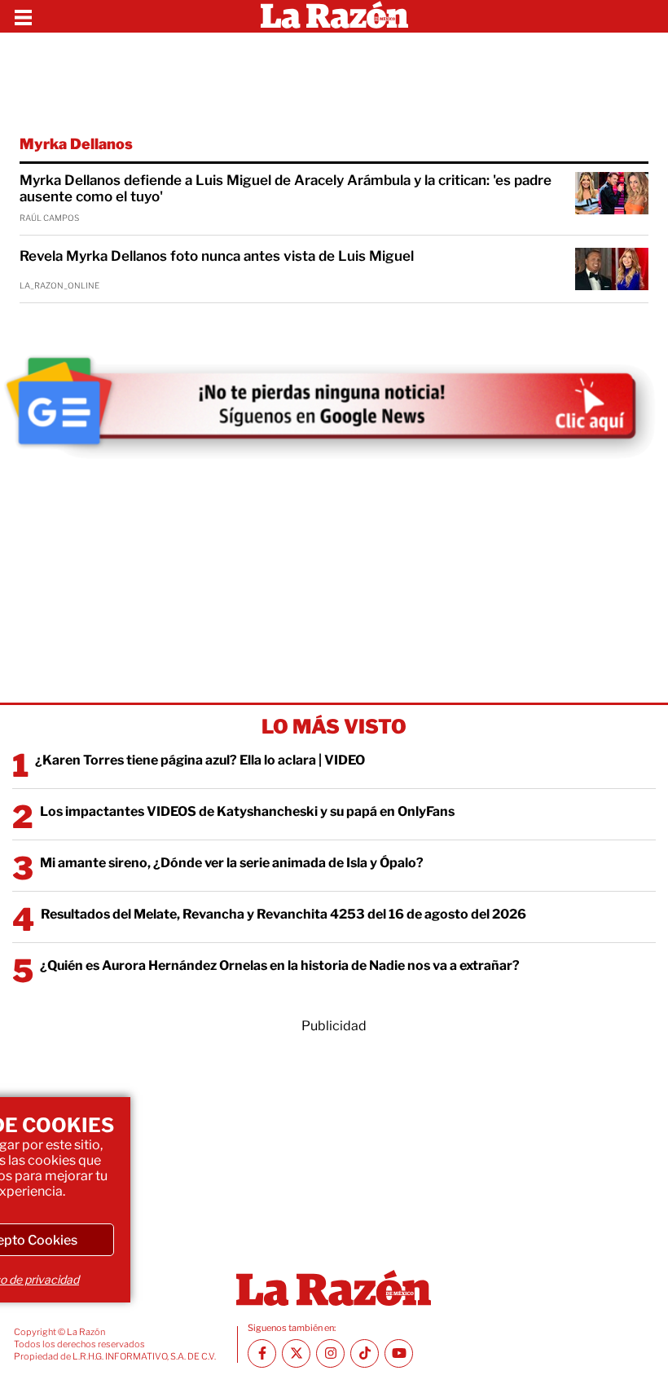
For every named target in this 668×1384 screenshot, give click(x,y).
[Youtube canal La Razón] (399, 1353)
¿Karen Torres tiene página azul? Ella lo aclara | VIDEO (200, 760)
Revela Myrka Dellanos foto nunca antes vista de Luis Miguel (217, 256)
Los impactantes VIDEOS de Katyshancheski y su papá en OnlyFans (247, 811)
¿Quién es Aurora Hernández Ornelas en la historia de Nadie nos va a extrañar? (280, 965)
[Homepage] (334, 16)
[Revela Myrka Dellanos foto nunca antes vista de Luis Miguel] (611, 269)
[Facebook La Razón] (262, 1353)
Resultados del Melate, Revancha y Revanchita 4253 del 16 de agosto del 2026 (283, 914)
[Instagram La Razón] (330, 1353)
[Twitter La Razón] (296, 1353)
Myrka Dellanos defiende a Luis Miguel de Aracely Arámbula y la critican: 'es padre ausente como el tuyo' (286, 188)
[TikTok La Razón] (364, 1353)
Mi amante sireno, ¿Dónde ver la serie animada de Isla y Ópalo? (232, 863)
